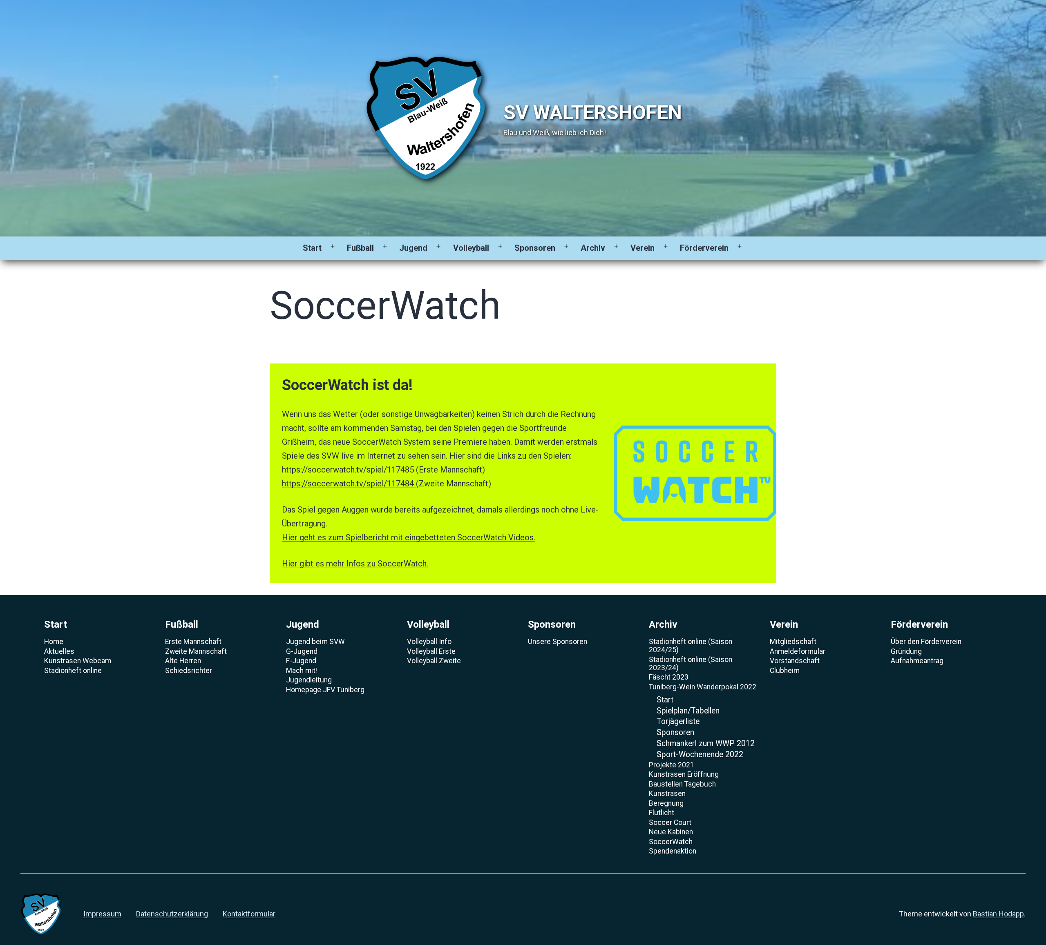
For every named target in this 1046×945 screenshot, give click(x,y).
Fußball (360, 248)
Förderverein (704, 248)
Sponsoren (534, 248)
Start (312, 248)
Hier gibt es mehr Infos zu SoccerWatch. (355, 563)
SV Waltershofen (592, 112)
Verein (642, 248)
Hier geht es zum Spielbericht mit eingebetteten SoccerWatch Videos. (408, 537)
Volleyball (471, 248)
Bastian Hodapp (998, 913)
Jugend (413, 248)
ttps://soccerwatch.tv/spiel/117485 (351, 470)
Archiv (593, 248)
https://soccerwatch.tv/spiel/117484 (349, 483)
